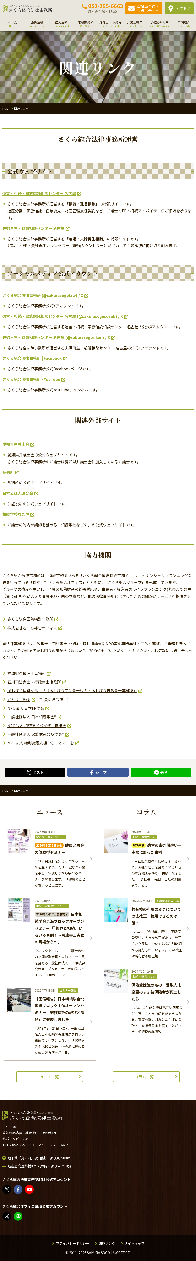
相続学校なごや (15, 514)
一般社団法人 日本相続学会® (31, 717)
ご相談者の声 (159, 24)
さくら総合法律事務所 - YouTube (31, 379)
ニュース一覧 (47, 1077)
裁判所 (8, 472)
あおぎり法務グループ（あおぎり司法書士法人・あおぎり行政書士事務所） (72, 690)
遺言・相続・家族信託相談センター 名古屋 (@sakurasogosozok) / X (62, 316)
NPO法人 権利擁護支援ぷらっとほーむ (40, 743)
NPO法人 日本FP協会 (25, 708)
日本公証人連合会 (17, 493)
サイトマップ (134, 1243)
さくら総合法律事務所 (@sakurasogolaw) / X (42, 295)
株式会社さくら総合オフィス (32, 628)
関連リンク (106, 1243)
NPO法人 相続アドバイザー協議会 (36, 725)
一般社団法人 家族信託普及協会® (35, 734)
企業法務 (37, 24)
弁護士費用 (134, 24)
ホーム (12, 24)
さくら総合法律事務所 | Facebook (32, 358)
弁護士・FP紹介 (110, 24)
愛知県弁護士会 (15, 444)
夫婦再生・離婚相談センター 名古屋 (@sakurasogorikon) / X (56, 337)
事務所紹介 (85, 24)
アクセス (183, 8)
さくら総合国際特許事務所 (30, 619)
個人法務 (61, 24)
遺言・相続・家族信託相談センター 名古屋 (39, 193)
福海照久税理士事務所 (26, 673)
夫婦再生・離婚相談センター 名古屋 (33, 228)
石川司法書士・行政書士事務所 (34, 682)
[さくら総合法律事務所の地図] (139, 1167)
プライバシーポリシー (72, 1243)
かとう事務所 (18, 699)
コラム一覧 (144, 1077)
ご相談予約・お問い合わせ (147, 8)
